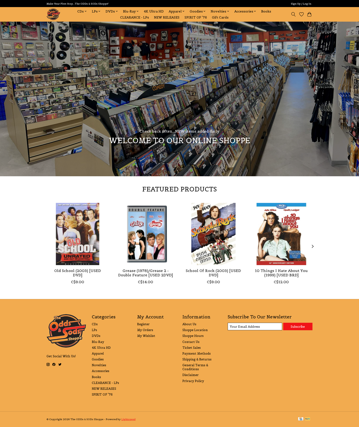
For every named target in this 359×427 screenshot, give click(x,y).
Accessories (100, 371)
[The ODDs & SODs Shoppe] (53, 14)
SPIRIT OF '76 (195, 17)
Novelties (99, 365)
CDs (95, 324)
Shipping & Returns (196, 359)
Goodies (98, 359)
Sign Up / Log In (301, 3)
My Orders (145, 330)
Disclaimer (190, 375)
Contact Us (190, 342)
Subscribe (298, 327)
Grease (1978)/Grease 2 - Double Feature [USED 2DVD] (145, 272)
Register (143, 324)
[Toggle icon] (293, 14)
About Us (189, 324)
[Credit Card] (300, 419)
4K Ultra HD (154, 11)
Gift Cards (220, 17)
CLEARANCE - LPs (134, 17)
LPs (94, 330)
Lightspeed (128, 419)
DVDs (96, 336)
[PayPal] (307, 419)
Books (266, 11)
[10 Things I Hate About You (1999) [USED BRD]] (281, 234)
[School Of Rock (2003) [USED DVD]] (213, 234)
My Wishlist (146, 336)
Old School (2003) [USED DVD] (77, 272)
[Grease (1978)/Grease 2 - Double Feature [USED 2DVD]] (145, 234)
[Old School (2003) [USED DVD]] (78, 234)
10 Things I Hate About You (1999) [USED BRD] (281, 272)
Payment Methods (196, 353)
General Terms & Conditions (195, 367)
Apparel (98, 353)
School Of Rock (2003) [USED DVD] (213, 272)
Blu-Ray (98, 342)
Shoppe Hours (193, 336)
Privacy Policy (193, 381)
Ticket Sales (191, 348)
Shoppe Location (195, 330)
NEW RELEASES (167, 17)
